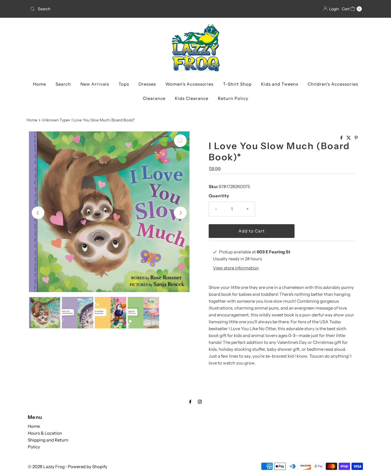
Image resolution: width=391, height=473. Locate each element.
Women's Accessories (189, 84)
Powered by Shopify (87, 466)
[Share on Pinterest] (356, 138)
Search (63, 84)
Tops (124, 84)
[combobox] (110, 9)
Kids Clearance (191, 98)
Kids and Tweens (279, 84)
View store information (236, 268)
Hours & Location (45, 433)
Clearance (154, 98)
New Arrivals (94, 84)
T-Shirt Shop (237, 84)
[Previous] (38, 212)
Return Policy (233, 98)
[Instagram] (200, 401)
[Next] (180, 212)
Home (39, 84)
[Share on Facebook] (341, 138)
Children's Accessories (333, 84)
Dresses (147, 84)
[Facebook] (190, 401)
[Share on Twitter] (349, 138)
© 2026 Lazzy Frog (46, 466)
